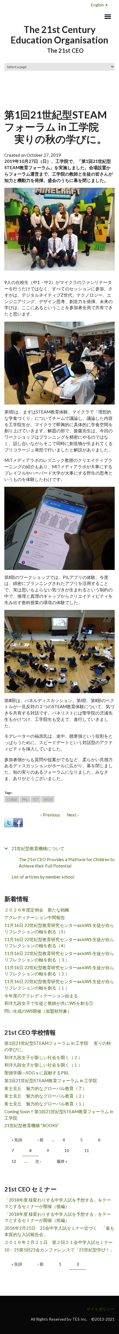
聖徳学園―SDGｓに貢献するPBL (36, 1072)
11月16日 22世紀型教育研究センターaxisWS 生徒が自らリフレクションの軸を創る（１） (59, 984)
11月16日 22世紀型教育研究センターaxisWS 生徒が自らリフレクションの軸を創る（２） (59, 970)
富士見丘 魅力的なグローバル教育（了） (45, 1088)
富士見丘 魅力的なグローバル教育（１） (45, 1103)
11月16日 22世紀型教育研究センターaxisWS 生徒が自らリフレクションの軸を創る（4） (59, 942)
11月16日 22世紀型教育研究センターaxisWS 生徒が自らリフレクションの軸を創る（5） (59, 928)
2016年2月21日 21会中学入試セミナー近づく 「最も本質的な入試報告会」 (59, 1231)
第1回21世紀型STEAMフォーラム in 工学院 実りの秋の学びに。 (57, 1046)
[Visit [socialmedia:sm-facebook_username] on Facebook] (18, 822)
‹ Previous (50, 814)
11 (86, 1150)
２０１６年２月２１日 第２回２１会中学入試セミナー (58, 1242)
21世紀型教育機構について (38, 848)
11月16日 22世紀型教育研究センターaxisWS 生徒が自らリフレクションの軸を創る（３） (59, 956)
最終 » (62, 1161)
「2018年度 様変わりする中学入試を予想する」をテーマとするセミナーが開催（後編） (57, 1203)
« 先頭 (17, 1139)
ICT (35, 799)
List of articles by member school (43, 876)
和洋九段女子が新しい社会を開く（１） (43, 1064)
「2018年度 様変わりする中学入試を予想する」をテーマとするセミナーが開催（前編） (57, 1217)
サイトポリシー (100, 1308)
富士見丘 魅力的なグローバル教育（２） (45, 1095)
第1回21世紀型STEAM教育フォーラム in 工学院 (50, 1080)
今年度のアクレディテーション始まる (41, 995)
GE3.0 (48, 799)
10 (66, 1150)
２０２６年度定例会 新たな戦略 (36, 909)
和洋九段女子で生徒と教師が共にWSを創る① (48, 1003)
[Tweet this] (9, 822)
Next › (73, 814)
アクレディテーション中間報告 (34, 917)
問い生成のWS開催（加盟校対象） (38, 1011)
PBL (25, 799)
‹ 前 (41, 1139)
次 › (38, 1161)
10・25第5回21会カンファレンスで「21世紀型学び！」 (59, 1249)
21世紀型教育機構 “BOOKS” (31, 1125)
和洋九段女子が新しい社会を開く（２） (43, 1057)
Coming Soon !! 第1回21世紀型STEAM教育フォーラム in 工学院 (58, 1114)
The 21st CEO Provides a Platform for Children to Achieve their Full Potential (67, 863)
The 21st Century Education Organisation (59, 34)
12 (14, 1161)
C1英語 (12, 799)
